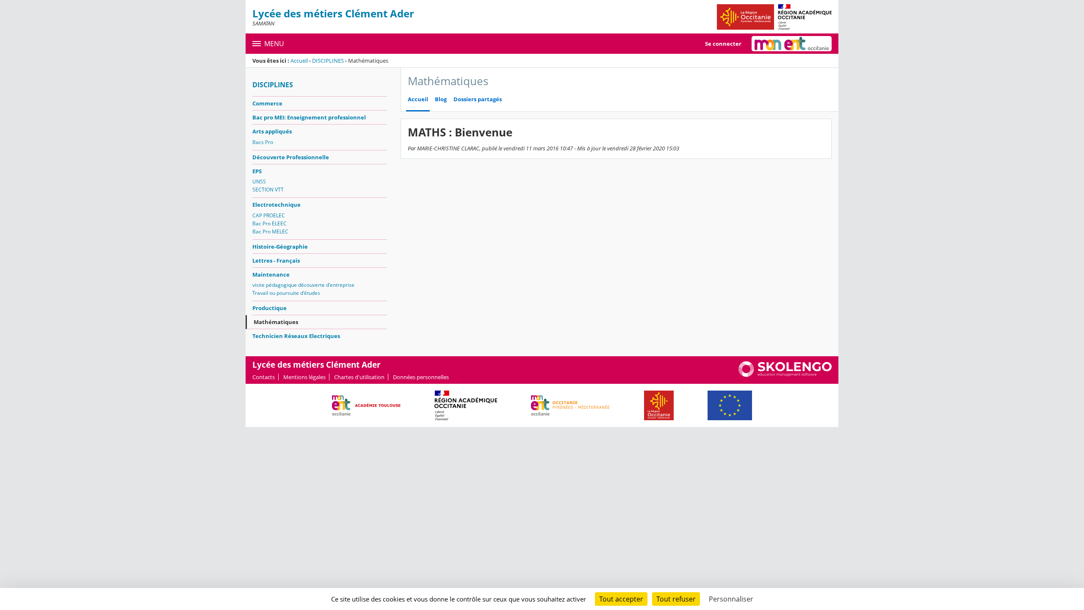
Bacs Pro (262, 142)
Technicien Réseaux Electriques (296, 336)
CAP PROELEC (268, 215)
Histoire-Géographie (280, 246)
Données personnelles (421, 377)
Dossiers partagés (478, 99)
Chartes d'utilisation (359, 377)
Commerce (267, 103)
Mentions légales (304, 377)
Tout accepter (621, 599)
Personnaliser (731, 599)
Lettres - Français (276, 260)
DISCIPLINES (328, 60)
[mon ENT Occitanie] (792, 43)
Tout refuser (676, 599)
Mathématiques (276, 322)
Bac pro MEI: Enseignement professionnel (309, 117)
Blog (441, 99)
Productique (269, 308)
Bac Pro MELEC (270, 231)
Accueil (299, 60)
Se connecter (723, 43)
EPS (257, 171)
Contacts (263, 377)
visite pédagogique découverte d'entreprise (303, 284)
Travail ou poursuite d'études (286, 293)
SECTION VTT (268, 189)
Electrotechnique (276, 204)
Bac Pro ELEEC (269, 223)
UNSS (259, 181)
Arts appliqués (272, 131)
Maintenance (271, 274)
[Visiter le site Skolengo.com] (785, 375)
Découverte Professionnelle (290, 157)
